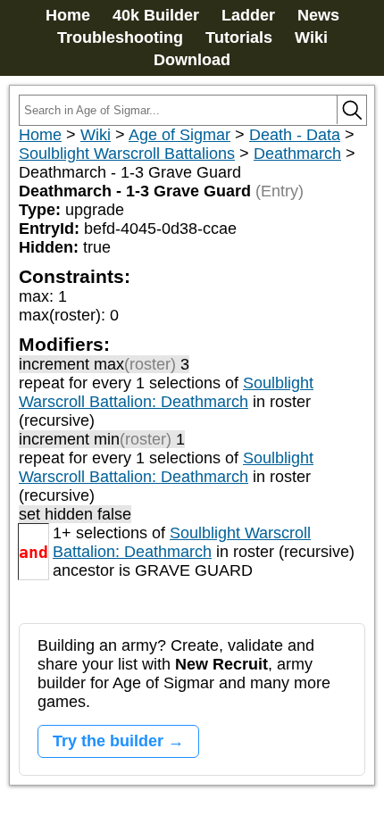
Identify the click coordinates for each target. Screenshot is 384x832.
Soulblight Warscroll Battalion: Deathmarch (166, 392)
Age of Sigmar (179, 135)
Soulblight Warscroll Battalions (127, 153)
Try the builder (108, 741)
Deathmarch (297, 153)
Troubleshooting (120, 37)
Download (192, 60)
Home (68, 15)
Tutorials (238, 37)
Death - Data (294, 135)
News (318, 15)
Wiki (311, 37)
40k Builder (156, 15)
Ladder (248, 15)
